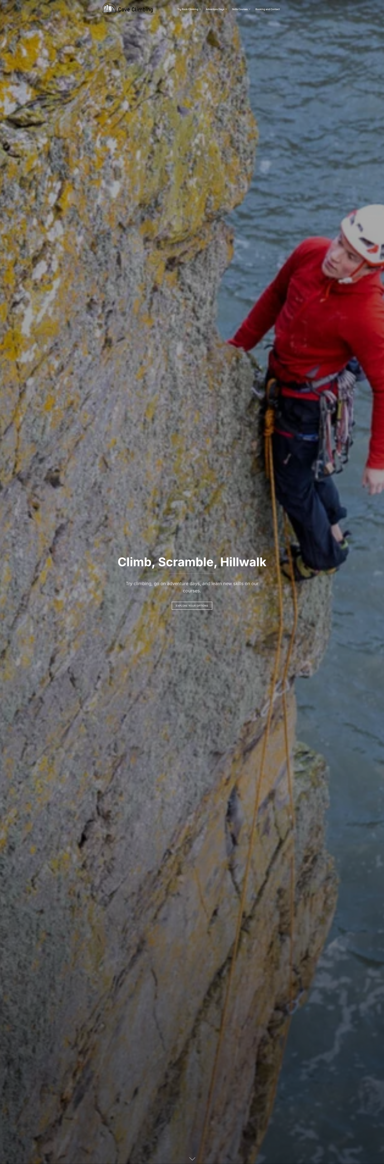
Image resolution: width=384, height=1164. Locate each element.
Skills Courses (240, 9)
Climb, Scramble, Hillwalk (192, 562)
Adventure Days (215, 9)
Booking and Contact (267, 9)
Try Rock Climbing (187, 9)
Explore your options (192, 605)
